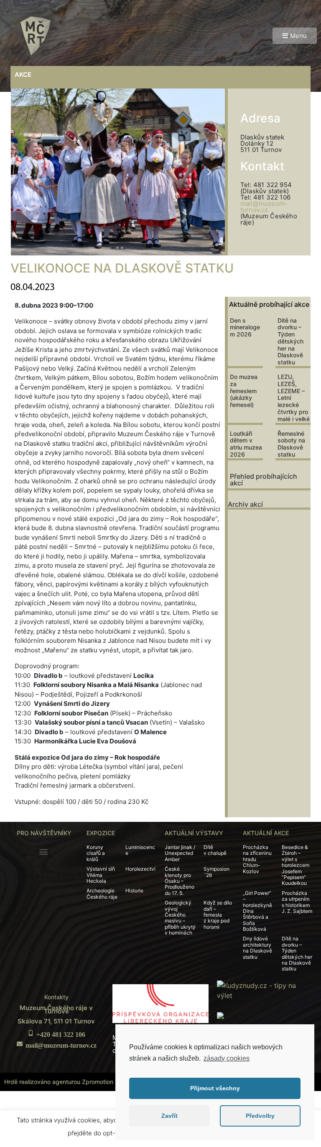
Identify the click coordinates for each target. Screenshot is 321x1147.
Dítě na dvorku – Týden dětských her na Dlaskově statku (290, 341)
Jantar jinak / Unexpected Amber (180, 853)
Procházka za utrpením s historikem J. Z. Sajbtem (297, 902)
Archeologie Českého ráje (102, 893)
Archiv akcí (245, 504)
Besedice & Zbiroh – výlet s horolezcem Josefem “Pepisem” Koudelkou (295, 865)
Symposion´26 (216, 872)
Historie (134, 890)
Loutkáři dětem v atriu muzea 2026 (246, 444)
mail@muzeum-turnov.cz (264, 207)
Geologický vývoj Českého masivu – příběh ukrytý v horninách (180, 917)
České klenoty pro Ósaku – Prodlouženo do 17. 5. (179, 881)
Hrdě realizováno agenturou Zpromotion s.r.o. (66, 1081)
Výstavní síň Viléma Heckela (101, 875)
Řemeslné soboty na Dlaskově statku (291, 444)
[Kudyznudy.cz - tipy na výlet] (265, 989)
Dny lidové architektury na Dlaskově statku (257, 947)
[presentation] (26, 171)
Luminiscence (140, 850)
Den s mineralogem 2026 (245, 327)
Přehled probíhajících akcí (263, 479)
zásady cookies (227, 1058)
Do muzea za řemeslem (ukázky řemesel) (243, 390)
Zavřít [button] (169, 1115)
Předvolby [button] (260, 1115)
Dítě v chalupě (215, 850)
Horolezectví (140, 869)
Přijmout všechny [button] (215, 1088)
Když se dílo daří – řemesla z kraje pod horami (218, 914)
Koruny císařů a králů (96, 853)
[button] (295, 36)
